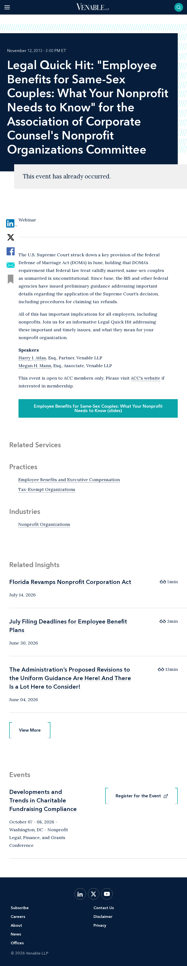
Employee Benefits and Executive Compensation (69, 479)
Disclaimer (103, 916)
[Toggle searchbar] (178, 7)
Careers (18, 916)
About (16, 925)
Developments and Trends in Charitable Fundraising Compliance (43, 800)
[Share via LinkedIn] (11, 223)
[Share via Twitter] (11, 237)
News (16, 934)
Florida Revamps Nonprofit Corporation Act (70, 581)
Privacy (100, 925)
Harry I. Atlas (32, 358)
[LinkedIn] (80, 894)
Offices (17, 943)
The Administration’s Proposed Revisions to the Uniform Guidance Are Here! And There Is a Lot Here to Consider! (70, 678)
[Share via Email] (11, 265)
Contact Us (104, 907)
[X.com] (93, 894)
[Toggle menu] (7, 7)
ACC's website (145, 378)
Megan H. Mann (35, 365)
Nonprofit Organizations (44, 524)
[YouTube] (107, 894)
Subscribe (20, 907)
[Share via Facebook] (11, 251)
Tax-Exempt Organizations (46, 489)
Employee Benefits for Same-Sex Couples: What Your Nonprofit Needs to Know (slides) (98, 408)
